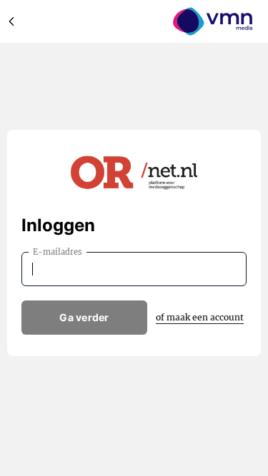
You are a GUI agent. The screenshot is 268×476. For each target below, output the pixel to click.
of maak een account (200, 317)
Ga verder (84, 317)
